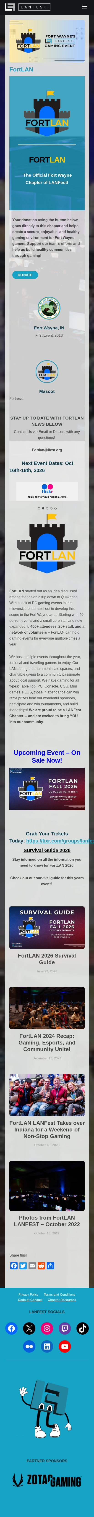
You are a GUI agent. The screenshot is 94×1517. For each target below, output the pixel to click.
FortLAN (21, 69)
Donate (25, 275)
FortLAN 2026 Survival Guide (47, 959)
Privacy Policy (28, 1294)
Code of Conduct (30, 1300)
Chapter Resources (62, 1300)
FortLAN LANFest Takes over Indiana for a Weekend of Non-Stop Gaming (47, 1129)
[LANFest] (27, 8)
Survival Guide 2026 (47, 850)
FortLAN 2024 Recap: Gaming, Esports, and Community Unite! (47, 1042)
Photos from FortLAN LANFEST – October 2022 (47, 1221)
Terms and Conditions (59, 1294)
